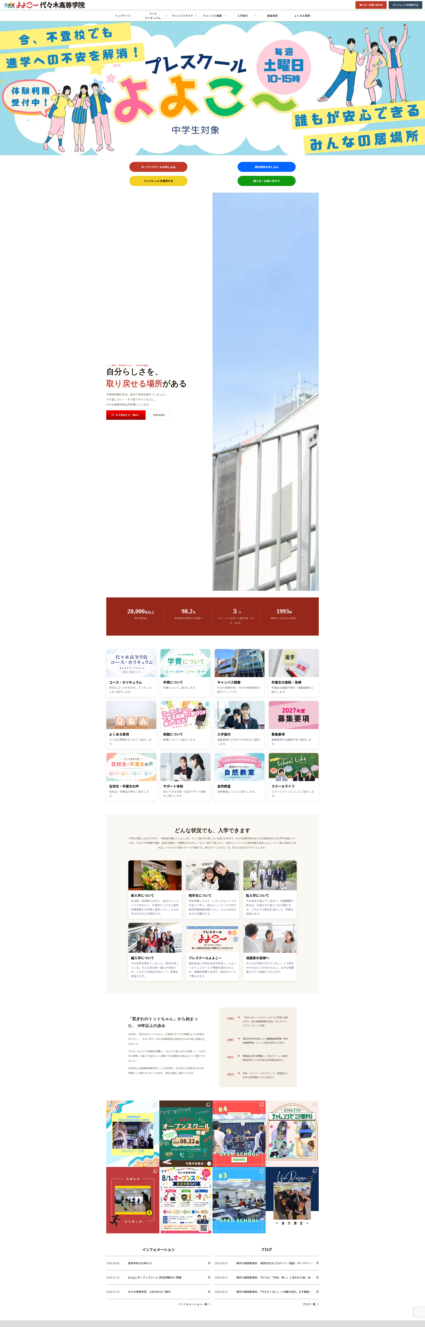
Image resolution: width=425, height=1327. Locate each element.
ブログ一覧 (309, 1304)
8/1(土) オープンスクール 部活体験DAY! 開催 (154, 1277)
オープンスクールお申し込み (158, 167)
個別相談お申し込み (267, 167)
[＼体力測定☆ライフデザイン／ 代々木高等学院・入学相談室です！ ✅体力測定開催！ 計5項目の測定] (292, 1200)
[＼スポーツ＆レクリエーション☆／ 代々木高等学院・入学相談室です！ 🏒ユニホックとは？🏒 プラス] (132, 1200)
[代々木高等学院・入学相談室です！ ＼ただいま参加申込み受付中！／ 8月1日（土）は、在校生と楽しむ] (185, 1200)
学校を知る (159, 415)
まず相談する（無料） (128, 415)
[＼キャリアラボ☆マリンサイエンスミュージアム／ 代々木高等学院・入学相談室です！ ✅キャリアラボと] (132, 1134)
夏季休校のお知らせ (140, 1263)
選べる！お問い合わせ (371, 4)
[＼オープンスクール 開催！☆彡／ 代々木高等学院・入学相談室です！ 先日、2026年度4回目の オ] (239, 1134)
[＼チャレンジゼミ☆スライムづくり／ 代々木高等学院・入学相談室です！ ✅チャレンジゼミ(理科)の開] (292, 1134)
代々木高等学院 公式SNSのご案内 (149, 1292)
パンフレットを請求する (405, 4)
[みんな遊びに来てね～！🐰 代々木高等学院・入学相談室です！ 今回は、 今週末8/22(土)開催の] (185, 1134)
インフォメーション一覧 (192, 1304)
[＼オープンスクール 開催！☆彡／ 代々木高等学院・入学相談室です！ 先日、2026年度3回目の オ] (239, 1200)
